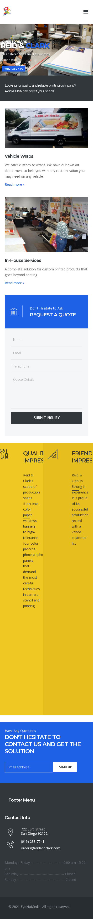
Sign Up (65, 767)
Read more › (14, 184)
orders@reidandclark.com (40, 848)
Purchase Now (13, 68)
